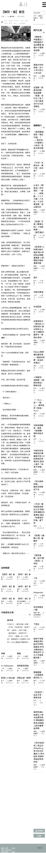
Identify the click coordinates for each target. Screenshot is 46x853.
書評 (18, 589)
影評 (34, 53)
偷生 (15, 23)
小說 (2, 16)
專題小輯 (36, 613)
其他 (34, 76)
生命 (5, 20)
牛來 (34, 16)
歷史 (34, 109)
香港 (10, 20)
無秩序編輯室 (21, 601)
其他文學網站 (6, 850)
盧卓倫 (12, 16)
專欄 (34, 566)
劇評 (18, 680)
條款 (13, 851)
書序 (34, 235)
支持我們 (4, 851)
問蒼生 (40, 16)
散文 (2, 577)
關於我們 (4, 848)
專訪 (2, 601)
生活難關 (22, 23)
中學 (5, 23)
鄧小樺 (19, 603)
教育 (10, 23)
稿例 (13, 848)
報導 (34, 210)
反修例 (16, 20)
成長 (26, 20)
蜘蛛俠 (35, 18)
